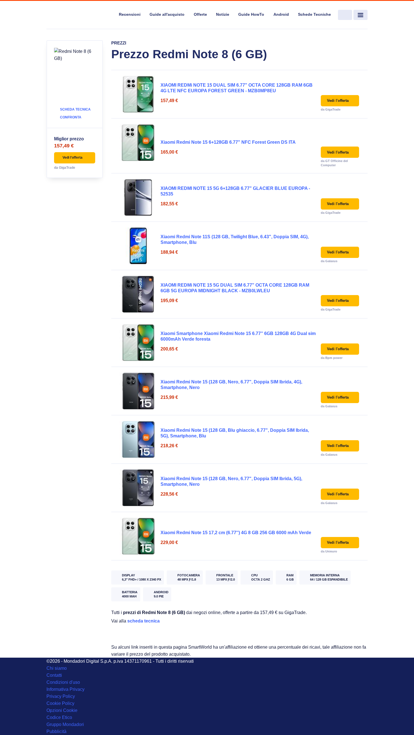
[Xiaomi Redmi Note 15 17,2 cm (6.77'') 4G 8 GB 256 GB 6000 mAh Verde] (138, 536)
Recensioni (130, 14)
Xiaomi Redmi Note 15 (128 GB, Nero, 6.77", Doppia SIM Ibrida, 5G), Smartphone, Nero (231, 481)
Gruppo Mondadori (65, 724)
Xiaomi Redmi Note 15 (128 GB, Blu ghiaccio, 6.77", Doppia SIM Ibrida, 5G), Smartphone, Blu (235, 433)
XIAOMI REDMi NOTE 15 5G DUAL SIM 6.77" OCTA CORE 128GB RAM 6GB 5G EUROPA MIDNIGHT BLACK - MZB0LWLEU (235, 288)
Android (281, 14)
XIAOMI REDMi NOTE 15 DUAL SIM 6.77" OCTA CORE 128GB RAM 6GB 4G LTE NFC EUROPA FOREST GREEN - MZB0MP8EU (237, 88)
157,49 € (64, 146)
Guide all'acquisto (167, 14)
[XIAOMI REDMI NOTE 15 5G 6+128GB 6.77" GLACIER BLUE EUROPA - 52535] (138, 197)
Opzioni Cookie (61, 710)
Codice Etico (59, 717)
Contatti (54, 675)
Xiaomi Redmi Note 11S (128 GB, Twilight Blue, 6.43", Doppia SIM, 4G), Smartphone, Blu (235, 239)
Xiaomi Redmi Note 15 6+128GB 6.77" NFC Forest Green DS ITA (228, 142)
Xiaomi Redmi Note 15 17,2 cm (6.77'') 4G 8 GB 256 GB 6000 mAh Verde (236, 532)
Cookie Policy (60, 703)
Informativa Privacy (65, 689)
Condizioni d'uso (63, 682)
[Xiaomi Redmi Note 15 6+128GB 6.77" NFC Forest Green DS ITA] (138, 142)
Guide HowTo (251, 14)
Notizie (222, 14)
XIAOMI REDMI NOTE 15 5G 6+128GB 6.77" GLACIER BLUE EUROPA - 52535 (235, 191)
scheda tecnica (143, 621)
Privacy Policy (60, 696)
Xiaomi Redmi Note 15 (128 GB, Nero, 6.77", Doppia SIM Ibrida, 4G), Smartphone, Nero (231, 384)
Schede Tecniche (314, 14)
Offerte (200, 14)
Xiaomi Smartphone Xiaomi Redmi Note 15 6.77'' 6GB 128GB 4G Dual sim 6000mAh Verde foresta (238, 336)
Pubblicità (56, 731)
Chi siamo (56, 668)
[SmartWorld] (79, 15)
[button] (74, 157)
